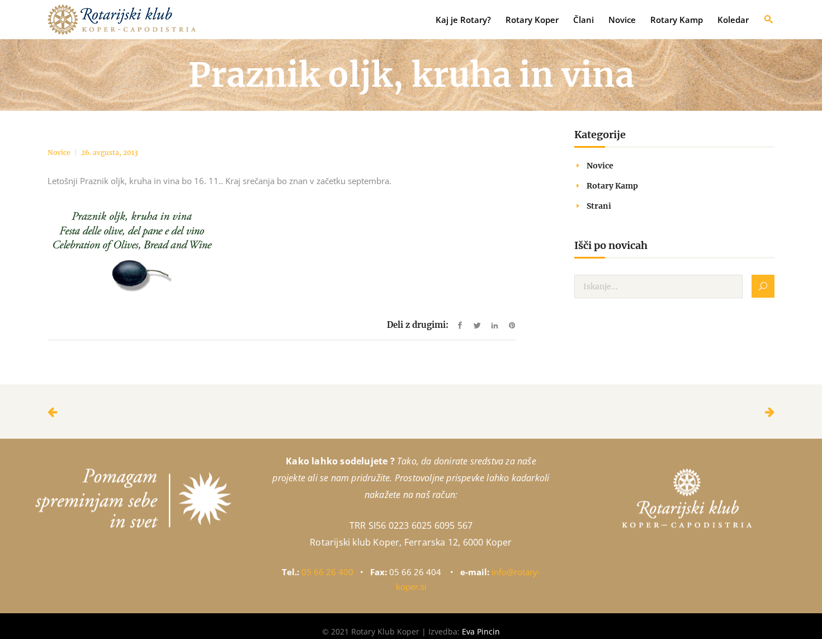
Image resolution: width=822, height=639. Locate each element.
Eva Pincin (481, 631)
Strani (599, 206)
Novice (59, 152)
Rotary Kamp (612, 186)
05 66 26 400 (327, 571)
